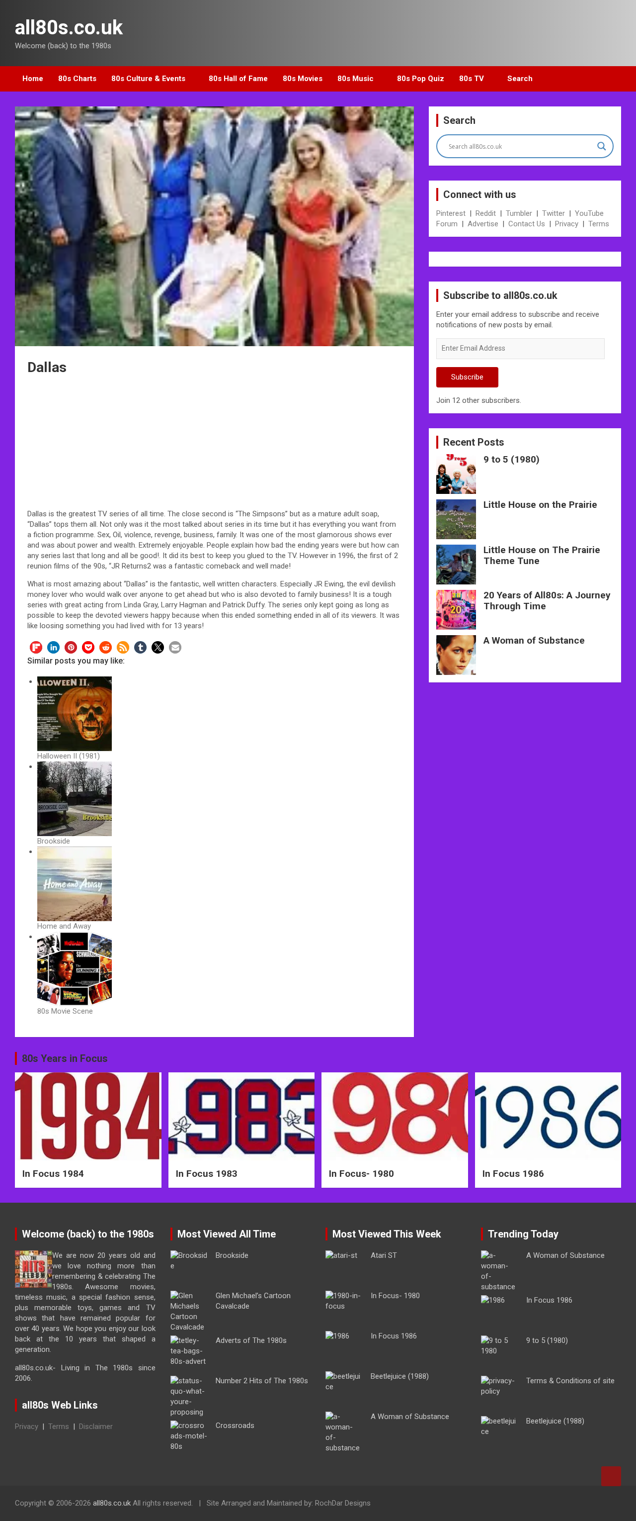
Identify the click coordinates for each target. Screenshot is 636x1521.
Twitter (553, 213)
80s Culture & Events (148, 78)
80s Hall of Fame (238, 78)
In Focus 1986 (513, 1173)
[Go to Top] (611, 1476)
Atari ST (384, 1255)
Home (32, 78)
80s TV (471, 78)
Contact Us (526, 223)
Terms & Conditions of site (570, 1380)
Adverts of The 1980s (251, 1340)
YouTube (589, 213)
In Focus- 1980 (361, 1173)
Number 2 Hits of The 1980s (262, 1380)
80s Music (355, 78)
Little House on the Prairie (540, 504)
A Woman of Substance (534, 640)
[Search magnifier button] (602, 146)
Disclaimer (96, 1426)
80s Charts (77, 78)
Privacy (566, 223)
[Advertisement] (214, 443)
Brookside (232, 1255)
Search (520, 78)
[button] (36, 647)
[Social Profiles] (561, 1505)
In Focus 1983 (207, 1173)
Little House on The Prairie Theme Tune (541, 555)
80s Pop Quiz (420, 78)
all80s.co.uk (69, 27)
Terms (598, 223)
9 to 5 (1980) (511, 459)
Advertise (483, 223)
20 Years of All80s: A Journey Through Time (547, 600)
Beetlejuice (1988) (400, 1376)
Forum (447, 223)
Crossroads (235, 1425)
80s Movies (302, 78)
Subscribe (467, 377)
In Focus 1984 (53, 1173)
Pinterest (451, 213)
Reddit (486, 213)
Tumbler (519, 213)
